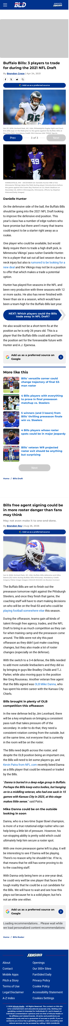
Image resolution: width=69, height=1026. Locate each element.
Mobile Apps (10, 974)
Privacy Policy (41, 980)
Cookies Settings (43, 998)
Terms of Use (11, 986)
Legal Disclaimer (13, 992)
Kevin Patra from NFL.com (20, 764)
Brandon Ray (14, 525)
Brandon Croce (16, 73)
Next (56, 137)
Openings (39, 962)
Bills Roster (18, 937)
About (6, 962)
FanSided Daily (42, 974)
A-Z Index (9, 998)
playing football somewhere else (23, 610)
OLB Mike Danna (45, 684)
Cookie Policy (41, 986)
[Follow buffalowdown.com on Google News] (60, 357)
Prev (13, 137)
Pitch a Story (11, 980)
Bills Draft (18, 478)
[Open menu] (5, 5)
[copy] (23, 79)
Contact (8, 968)
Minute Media (18, 1006)
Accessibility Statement (48, 992)
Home (6, 478)
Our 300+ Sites (42, 968)
